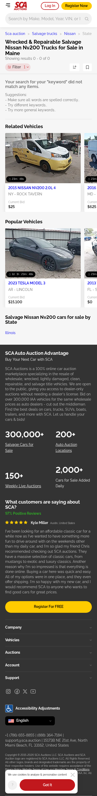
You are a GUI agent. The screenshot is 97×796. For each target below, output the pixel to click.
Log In (50, 6)
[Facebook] (17, 691)
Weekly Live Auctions (23, 486)
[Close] (72, 774)
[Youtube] (33, 691)
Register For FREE (48, 607)
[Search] (87, 18)
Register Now (76, 6)
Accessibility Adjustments (38, 708)
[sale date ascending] (74, 67)
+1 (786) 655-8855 (19, 735)
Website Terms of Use (35, 769)
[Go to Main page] (20, 6)
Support (12, 678)
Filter (18, 67)
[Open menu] (7, 5)
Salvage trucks (44, 34)
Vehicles (12, 640)
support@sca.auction (23, 740)
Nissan (70, 34)
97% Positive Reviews (23, 513)
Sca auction (15, 34)
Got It (47, 785)
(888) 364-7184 (49, 735)
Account (12, 665)
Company (13, 627)
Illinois (10, 333)
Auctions (12, 652)
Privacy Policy (13, 769)
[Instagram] (8, 691)
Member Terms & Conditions (72, 769)
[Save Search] (87, 67)
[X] (25, 691)
